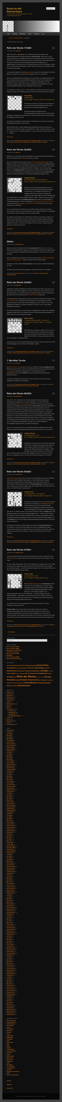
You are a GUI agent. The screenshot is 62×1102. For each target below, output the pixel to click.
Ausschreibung (10, 386)
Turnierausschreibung (19, 683)
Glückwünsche (12, 671)
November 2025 (10, 745)
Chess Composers (11, 1020)
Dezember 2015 (10, 948)
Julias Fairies (10, 1035)
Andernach (17, 665)
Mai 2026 (9, 735)
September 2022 (11, 810)
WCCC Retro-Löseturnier (13, 652)
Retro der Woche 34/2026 (13, 648)
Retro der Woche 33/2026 (13, 653)
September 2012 (11, 1014)
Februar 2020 (10, 863)
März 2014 (9, 984)
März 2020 (9, 861)
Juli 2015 (9, 956)
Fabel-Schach (10, 1029)
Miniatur (13, 142)
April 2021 (9, 839)
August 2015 (10, 955)
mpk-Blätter (10, 1039)
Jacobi (8, 1034)
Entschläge (9, 626)
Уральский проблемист (13, 1075)
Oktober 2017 (10, 910)
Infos (43, 34)
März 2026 (9, 738)
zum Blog (9, 1080)
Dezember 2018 (10, 887)
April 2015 (9, 961)
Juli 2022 (9, 813)
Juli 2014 (9, 977)
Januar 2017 (10, 926)
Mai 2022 (9, 817)
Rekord (18, 542)
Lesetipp (44, 670)
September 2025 (11, 749)
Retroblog (14, 34)
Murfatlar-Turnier (18, 386)
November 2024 (10, 766)
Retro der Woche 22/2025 (19, 149)
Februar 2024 (10, 781)
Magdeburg (9, 655)
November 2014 (10, 970)
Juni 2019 (9, 876)
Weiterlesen (11, 137)
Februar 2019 (10, 883)
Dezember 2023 (10, 784)
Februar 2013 (10, 1006)
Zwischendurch (24, 685)
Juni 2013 (9, 999)
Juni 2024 (9, 774)
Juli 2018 (9, 895)
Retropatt (47, 677)
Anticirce (52, 140)
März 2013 (9, 1004)
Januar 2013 (10, 1007)
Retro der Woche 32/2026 (13, 657)
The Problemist (10, 1066)
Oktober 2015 (10, 951)
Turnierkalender (11, 1068)
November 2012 (10, 1011)
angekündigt (11, 371)
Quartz (8, 1054)
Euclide (9, 1027)
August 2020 (10, 852)
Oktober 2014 (10, 972)
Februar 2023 (10, 801)
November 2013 (10, 990)
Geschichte (36, 34)
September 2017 (11, 912)
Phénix (8, 1046)
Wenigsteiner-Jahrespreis (13, 1071)
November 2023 (10, 786)
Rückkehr (24, 680)
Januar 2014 (10, 987)
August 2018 (10, 893)
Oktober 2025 (10, 747)
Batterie (8, 142)
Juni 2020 (9, 856)
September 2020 (11, 851)
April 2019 (9, 880)
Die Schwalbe (11, 668)
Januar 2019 (10, 885)
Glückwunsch (10, 697)
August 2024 (10, 771)
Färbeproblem (12, 714)
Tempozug (50, 680)
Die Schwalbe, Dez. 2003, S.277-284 (43, 201)
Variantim (9, 1069)
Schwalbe (25, 158)
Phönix (28, 673)
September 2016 (11, 932)
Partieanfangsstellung (18, 353)
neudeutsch (9, 464)
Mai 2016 (9, 939)
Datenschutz (10, 1088)
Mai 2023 (9, 796)
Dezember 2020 (10, 846)
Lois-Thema (9, 353)
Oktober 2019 (10, 870)
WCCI (12, 685)
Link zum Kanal (48, 248)
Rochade (10, 679)
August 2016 (10, 934)
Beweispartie (18, 351)
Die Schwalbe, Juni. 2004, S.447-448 (27, 203)
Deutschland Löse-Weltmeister (14, 650)
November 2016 (10, 929)
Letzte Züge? (11, 673)
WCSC (15, 685)
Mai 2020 (9, 858)
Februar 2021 (10, 842)
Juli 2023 (9, 793)
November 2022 (10, 807)
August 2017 (10, 914)
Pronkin (10, 677)
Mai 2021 (9, 837)
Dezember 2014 (10, 968)
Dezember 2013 (10, 989)
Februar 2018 (10, 904)
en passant (18, 668)
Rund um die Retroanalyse (14, 10)
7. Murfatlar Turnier (16, 360)
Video (8, 722)
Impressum (9, 1084)
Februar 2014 (10, 985)
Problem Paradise (11, 1051)
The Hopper (10, 1064)
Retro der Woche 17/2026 (19, 47)
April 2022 (9, 818)
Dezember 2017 (10, 907)
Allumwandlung (10, 665)
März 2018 (9, 902)
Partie (8, 707)
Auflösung (11, 710)
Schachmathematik (11, 274)
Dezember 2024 (10, 764)
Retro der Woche (19, 142)
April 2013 (9, 1002)
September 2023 (11, 790)
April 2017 (9, 921)
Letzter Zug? (50, 671)
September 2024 (11, 769)
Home (8, 34)
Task (40, 680)
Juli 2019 (9, 875)
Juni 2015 (9, 958)
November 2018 (10, 888)
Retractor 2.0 (10, 1058)
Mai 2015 (9, 960)
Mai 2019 (9, 878)
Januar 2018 (10, 905)
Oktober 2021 (10, 829)
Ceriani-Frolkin (42, 665)
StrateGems (10, 1061)
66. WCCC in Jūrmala (16, 367)
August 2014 (10, 975)
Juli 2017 (9, 915)
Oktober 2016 (10, 931)
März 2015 (9, 963)
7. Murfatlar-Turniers (13, 300)
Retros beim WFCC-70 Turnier (14, 658)
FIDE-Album (31, 668)
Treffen (8, 717)
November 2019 (10, 868)
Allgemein (9, 692)
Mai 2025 (9, 755)
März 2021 (9, 841)
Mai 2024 (9, 776)
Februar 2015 (10, 965)
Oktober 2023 (10, 788)
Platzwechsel (26, 353)
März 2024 (9, 779)
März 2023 (9, 800)
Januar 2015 (10, 967)
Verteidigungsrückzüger (28, 72)
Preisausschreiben (43, 273)
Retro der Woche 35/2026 (13, 646)
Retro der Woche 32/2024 (19, 282)
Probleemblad (10, 1049)
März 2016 (9, 943)
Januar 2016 (10, 946)
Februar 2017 (10, 924)
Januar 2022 (10, 824)
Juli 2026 (9, 732)
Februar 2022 (10, 822)
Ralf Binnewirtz (10, 1056)
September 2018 (11, 892)
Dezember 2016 (10, 927)
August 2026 (10, 730)
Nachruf (17, 673)
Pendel (8, 542)
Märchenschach (19, 140)
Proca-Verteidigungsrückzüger (41, 162)
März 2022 (9, 820)
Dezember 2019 (10, 866)
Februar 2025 (10, 761)
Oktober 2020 (10, 849)
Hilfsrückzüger (20, 671)
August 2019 (10, 873)
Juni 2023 (9, 795)
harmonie (9, 1032)
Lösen (8, 702)
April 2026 (9, 737)
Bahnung (28, 665)
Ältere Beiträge (11, 632)
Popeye (8, 1047)
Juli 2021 (9, 834)
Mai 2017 (9, 919)
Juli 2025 (9, 752)
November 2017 (10, 909)
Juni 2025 (9, 754)
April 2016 (9, 941)
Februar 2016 (10, 944)
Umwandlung (29, 682)
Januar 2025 (10, 762)
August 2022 (10, 812)
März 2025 (9, 759)
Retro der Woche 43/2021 (19, 471)
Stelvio (29, 34)
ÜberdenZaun (10, 721)
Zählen (10, 241)
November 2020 (10, 847)
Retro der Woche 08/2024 (19, 393)
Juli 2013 (9, 997)
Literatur (9, 700)
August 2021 (10, 832)
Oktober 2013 (10, 992)
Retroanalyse (22, 34)
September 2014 (11, 973)
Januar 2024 (10, 783)
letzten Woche (14, 400)
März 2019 (9, 881)
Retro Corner (10, 1059)
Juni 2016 (9, 938)
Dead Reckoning (11, 1023)
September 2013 (11, 994)
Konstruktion (18, 273)
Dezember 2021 (10, 825)
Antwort (43, 464)
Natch (8, 1040)
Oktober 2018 (10, 890)
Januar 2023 (10, 803)
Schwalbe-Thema (30, 234)
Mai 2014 (9, 980)
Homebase (27, 671)
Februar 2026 (10, 740)
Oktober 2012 (10, 1012)
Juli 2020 (9, 854)
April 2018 (9, 900)
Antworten (44, 142)
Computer (9, 693)
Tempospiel (44, 680)
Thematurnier (41, 353)
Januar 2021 (10, 844)
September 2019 (11, 871)
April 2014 (9, 982)
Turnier (23, 273)
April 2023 (9, 798)
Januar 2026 (10, 742)
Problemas (9, 1052)
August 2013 (10, 995)
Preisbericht (13, 542)
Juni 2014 (9, 978)
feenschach (13, 558)
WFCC (8, 1073)
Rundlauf (17, 680)
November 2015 (10, 950)
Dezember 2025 (10, 744)
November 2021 (10, 827)
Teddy (8, 1063)
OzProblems (10, 1042)
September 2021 (11, 830)
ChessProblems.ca (11, 1022)
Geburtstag (39, 668)
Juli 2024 (9, 773)
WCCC (24, 386)
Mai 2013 (9, 1001)
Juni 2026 (9, 733)
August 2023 (10, 791)
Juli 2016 (9, 936)
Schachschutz (33, 680)
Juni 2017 (9, 917)
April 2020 (9, 859)
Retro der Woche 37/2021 (19, 549)
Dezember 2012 (10, 1009)
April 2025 (9, 757)
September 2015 (11, 953)
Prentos (49, 673)
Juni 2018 (9, 897)
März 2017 (9, 922)
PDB (8, 1044)
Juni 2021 (9, 835)
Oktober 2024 (10, 767)
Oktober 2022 (10, 808)
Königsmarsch (14, 234)
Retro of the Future (40, 677)
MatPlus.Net (10, 1037)
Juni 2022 (9, 815)
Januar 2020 (10, 864)
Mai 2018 (9, 898)
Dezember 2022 (10, 805)
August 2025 (10, 750)
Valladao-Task (26, 142)
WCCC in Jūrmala (34, 294)
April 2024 (9, 778)
